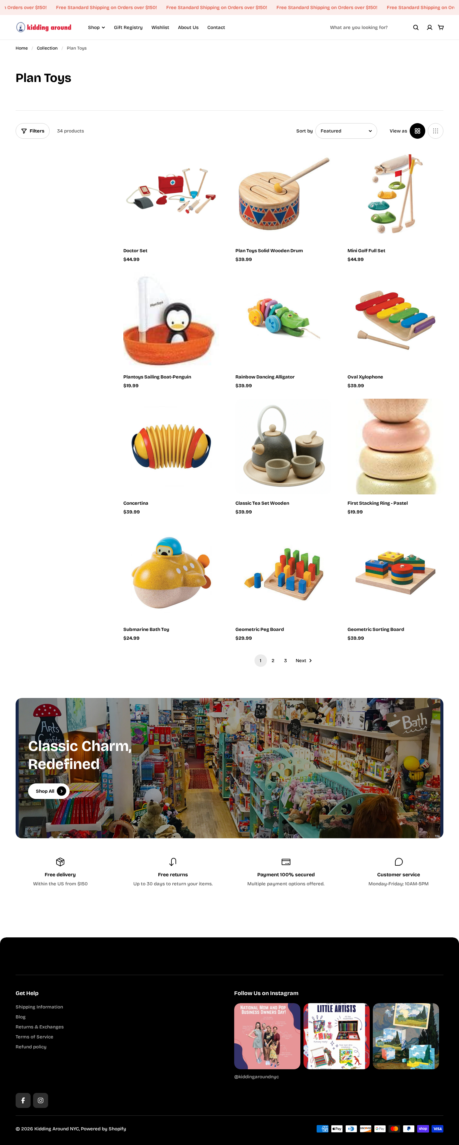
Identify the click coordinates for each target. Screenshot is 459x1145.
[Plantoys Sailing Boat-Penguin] (171, 320)
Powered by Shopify (103, 1129)
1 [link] (260, 660)
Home (22, 48)
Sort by (304, 131)
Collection (47, 48)
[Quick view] (205, 160)
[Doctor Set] (171, 194)
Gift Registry (128, 27)
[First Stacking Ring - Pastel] (395, 446)
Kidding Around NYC (56, 1129)
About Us (188, 27)
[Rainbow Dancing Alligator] (283, 320)
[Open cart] (441, 27)
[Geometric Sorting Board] (395, 573)
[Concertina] (171, 446)
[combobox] (374, 27)
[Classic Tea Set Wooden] (283, 446)
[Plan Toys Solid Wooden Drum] (283, 194)
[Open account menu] (429, 27)
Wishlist (160, 27)
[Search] (416, 27)
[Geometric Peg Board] (283, 573)
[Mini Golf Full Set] (395, 194)
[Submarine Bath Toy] (171, 573)
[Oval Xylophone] (395, 320)
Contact (216, 27)
